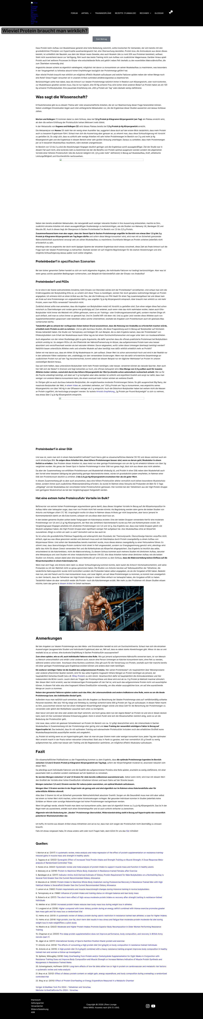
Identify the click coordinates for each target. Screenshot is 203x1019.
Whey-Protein (78, 676)
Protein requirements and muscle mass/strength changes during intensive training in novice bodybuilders (102, 889)
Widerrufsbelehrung (39, 1009)
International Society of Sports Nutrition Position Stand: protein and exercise (90, 941)
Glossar (159, 13)
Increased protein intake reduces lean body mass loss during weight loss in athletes (94, 904)
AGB (33, 1012)
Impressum (36, 1000)
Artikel (85, 13)
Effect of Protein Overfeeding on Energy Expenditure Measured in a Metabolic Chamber (94, 980)
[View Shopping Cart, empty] (170, 13)
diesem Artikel (66, 583)
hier (127, 831)
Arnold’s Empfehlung (105, 391)
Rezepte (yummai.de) (125, 13)
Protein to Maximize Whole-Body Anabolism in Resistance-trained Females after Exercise (97, 871)
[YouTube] (153, 1006)
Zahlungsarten (37, 1003)
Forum (74, 13)
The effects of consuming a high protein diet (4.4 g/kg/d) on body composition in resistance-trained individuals (107, 945)
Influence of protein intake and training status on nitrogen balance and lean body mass (100, 893)
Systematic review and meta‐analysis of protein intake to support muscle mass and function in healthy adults (105, 867)
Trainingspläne (103, 13)
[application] (90, 13)
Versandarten (37, 1006)
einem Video (72, 385)
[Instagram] (148, 1006)
